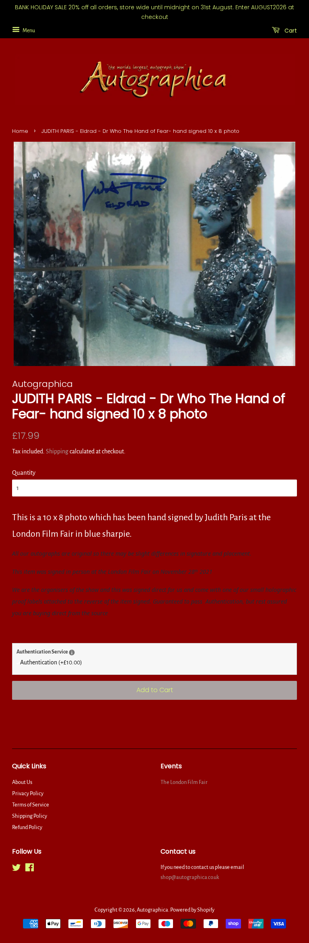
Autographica (152, 910)
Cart (290, 30)
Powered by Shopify (192, 910)
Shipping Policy (29, 816)
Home (20, 131)
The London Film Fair (184, 782)
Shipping (57, 451)
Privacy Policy (27, 793)
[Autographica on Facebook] (29, 869)
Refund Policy (27, 827)
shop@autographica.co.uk (190, 877)
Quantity (23, 472)
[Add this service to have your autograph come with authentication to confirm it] (72, 652)
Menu (28, 30)
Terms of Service (30, 805)
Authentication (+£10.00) (51, 662)
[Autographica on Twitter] (16, 869)
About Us (22, 782)
